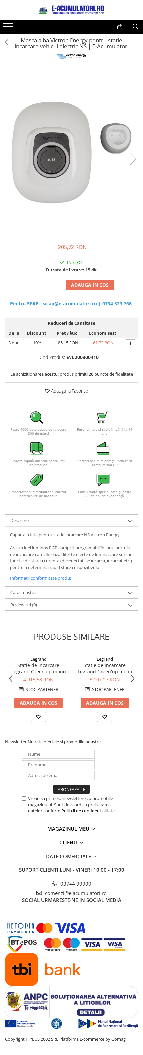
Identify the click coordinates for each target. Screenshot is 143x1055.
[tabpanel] (71, 152)
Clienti (69, 842)
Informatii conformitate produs (41, 578)
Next (132, 159)
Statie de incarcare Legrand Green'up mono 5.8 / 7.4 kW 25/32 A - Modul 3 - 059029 (105, 668)
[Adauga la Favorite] (38, 717)
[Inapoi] (5, 42)
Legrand (38, 659)
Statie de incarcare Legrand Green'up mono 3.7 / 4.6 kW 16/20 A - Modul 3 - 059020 (38, 668)
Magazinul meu (69, 828)
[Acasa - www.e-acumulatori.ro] (71, 10)
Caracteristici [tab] (23, 592)
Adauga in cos (90, 285)
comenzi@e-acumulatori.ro (75, 893)
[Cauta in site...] (135, 26)
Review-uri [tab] (23, 605)
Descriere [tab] (19, 520)
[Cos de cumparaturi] (120, 26)
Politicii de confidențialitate (88, 811)
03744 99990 (75, 883)
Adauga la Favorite (69, 391)
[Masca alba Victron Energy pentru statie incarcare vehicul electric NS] (71, 152)
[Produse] (9, 28)
